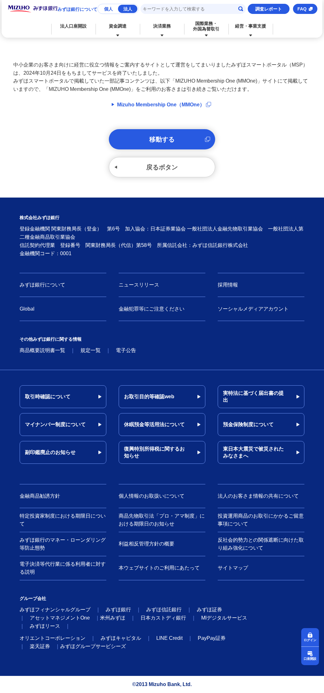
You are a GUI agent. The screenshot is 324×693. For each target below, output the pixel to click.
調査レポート (268, 8)
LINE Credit (169, 638)
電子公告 (126, 350)
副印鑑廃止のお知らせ (50, 452)
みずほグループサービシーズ (93, 646)
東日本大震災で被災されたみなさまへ (253, 452)
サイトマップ (233, 567)
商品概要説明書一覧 (42, 350)
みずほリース (45, 626)
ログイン (310, 640)
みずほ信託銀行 (164, 609)
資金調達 (118, 25)
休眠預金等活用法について (154, 424)
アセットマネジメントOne (60, 618)
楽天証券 (40, 646)
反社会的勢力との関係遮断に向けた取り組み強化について (261, 544)
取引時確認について (48, 396)
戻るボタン (162, 167)
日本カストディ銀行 (163, 618)
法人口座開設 (73, 25)
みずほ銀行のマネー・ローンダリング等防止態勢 (63, 544)
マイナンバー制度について (55, 424)
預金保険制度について (248, 424)
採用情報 (228, 284)
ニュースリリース (139, 284)
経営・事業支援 (250, 25)
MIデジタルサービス (224, 618)
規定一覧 (90, 350)
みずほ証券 (209, 609)
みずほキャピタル (121, 638)
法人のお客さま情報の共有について (258, 496)
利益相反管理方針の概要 (146, 543)
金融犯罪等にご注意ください (151, 309)
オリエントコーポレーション (52, 638)
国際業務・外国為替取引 (206, 26)
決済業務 (162, 25)
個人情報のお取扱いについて (151, 496)
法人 (127, 8)
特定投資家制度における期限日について (63, 520)
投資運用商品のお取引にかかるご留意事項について (261, 520)
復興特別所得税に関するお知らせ (154, 452)
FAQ (302, 8)
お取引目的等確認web (149, 396)
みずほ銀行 (118, 609)
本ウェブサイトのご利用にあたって (159, 567)
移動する (162, 139)
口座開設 (310, 658)
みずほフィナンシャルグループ (55, 609)
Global (27, 309)
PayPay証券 (212, 638)
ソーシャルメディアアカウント (253, 309)
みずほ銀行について (77, 9)
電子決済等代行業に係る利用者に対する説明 (63, 568)
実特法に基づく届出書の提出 (253, 396)
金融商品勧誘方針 (40, 496)
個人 (108, 8)
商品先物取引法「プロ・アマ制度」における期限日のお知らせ (162, 520)
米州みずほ (112, 618)
